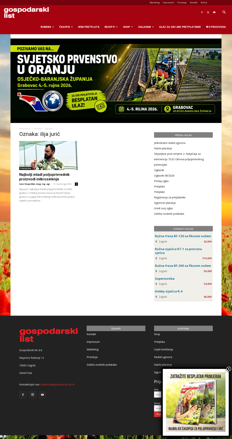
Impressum (168, 2)
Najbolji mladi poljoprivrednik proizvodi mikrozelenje (44, 176)
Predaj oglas (161, 181)
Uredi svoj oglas (163, 208)
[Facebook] (202, 12)
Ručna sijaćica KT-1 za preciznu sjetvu (178, 251)
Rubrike (46, 27)
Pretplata (159, 186)
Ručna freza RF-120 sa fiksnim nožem (183, 236)
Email (157, 403)
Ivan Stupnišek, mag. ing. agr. (35, 184)
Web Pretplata (89, 27)
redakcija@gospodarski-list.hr (58, 384)
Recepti (110, 27)
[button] (224, 12)
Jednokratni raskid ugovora (169, 143)
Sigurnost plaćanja (165, 203)
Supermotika (165, 278)
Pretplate (159, 192)
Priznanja (182, 2)
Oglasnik (144, 27)
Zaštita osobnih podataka (169, 213)
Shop (126, 27)
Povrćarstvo (25, 168)
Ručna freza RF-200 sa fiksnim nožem (183, 266)
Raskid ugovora (163, 357)
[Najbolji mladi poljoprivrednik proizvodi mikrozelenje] (48, 155)
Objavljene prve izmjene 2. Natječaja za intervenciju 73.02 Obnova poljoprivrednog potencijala (179, 159)
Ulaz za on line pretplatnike (180, 27)
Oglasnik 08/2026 (164, 175)
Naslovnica (24, 128)
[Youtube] (214, 12)
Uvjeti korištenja (163, 349)
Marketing (155, 2)
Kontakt (193, 2)
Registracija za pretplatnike (170, 197)
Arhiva (204, 2)
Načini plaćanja (163, 148)
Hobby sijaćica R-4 (169, 291)
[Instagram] (208, 12)
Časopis (64, 27)
